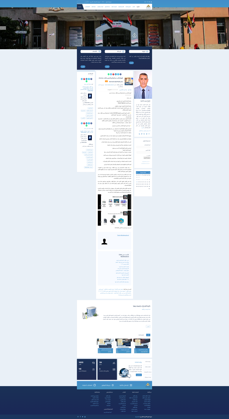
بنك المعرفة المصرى (94, 405)
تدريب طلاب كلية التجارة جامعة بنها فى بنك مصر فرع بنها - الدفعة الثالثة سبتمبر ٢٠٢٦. (122, 262)
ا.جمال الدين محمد (87, 84)
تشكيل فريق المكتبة (95, 395)
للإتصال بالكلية (124, 385)
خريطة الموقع (106, 385)
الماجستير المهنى (89, 115)
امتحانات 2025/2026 (88, 167)
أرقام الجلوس (123, 399)
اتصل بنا (79, 6)
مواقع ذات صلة (147, 409)
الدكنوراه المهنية (89, 118)
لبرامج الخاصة (89, 162)
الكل (148, 334)
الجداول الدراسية (122, 395)
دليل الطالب (135, 399)
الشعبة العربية (89, 159)
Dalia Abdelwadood (123, 235)
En (103, 1)
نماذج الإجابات (123, 407)
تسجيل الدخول (108, 1)
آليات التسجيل (134, 401)
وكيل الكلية (135, 395)
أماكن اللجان (123, 401)
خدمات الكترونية (147, 372)
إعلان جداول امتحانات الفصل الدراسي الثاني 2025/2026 (86, 131)
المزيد (131, 62)
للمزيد (148, 326)
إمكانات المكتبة (96, 397)
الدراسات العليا (89, 110)
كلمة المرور (148, 150)
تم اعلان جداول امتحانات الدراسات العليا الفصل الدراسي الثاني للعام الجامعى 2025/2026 (86, 88)
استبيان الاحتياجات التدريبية (95, 1)
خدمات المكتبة (96, 403)
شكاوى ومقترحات (146, 403)
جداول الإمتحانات (122, 397)
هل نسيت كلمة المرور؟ (145, 161)
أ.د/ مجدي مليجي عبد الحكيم (144, 130)
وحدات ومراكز (148, 377)
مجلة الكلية (135, 407)
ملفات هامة (148, 366)
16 (136, 181)
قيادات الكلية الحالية (146, 395)
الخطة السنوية (107, 397)
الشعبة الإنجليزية (89, 157)
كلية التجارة (90, 108)
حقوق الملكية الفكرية (94, 401)
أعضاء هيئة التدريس (108, 412)
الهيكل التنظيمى (147, 399)
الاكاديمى (83, 118)
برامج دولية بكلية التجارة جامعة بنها (122, 281)
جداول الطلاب (90, 164)
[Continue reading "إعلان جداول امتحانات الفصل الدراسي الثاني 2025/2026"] (90, 138)
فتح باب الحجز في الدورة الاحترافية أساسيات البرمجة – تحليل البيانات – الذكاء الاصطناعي (122, 268)
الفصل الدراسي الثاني (88, 154)
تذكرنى (149, 155)
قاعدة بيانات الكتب (95, 399)
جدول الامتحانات (89, 113)
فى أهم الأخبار (85, 104)
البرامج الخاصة (141, 334)
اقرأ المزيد (139, 374)
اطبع (129, 89)
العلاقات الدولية (87, 385)
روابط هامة (147, 361)
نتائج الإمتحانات (123, 409)
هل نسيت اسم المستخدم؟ (144, 163)
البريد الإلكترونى (122, 89)
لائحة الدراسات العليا (133, 397)
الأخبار (99, 84)
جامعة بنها (83, 110)
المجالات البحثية (147, 401)
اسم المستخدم (147, 144)
